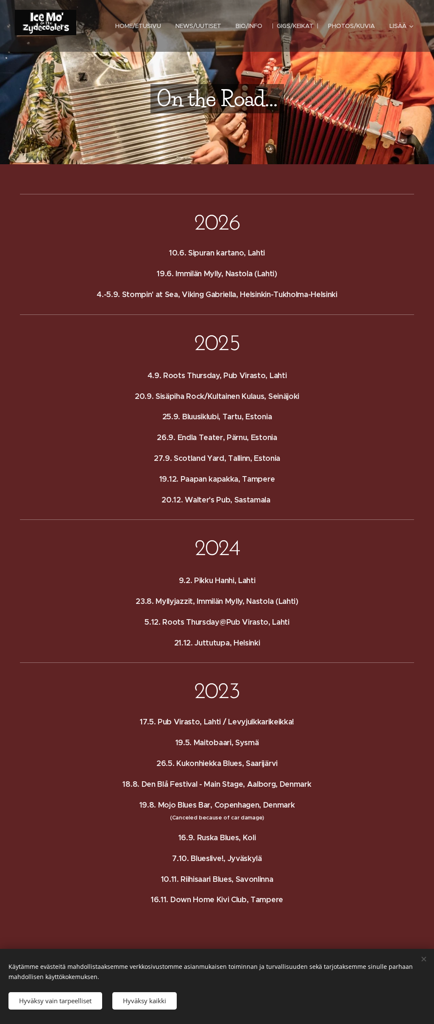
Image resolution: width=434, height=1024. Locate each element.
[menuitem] (138, 25)
